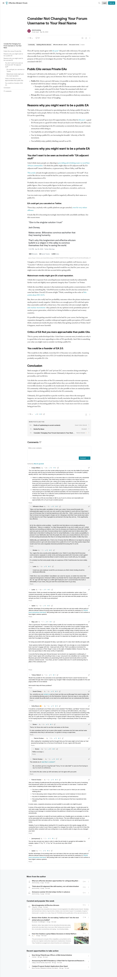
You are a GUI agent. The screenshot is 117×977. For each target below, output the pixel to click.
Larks (34, 566)
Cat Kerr (34, 957)
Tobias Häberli (36, 675)
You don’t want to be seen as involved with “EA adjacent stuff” (14, 65)
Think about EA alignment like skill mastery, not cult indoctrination (55, 886)
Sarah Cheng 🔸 (38, 691)
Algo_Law (35, 622)
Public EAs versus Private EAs (12, 51)
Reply (30, 503)
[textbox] (59, 451)
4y (42, 468)
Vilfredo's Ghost (38, 506)
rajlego (34, 962)
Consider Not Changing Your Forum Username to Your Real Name (12, 45)
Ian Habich (55, 968)
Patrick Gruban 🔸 (81, 433)
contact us (47, 694)
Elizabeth (84, 429)
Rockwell (34, 922)
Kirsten (35, 550)
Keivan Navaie (40, 962)
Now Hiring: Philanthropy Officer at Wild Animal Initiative (52, 955)
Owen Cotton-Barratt (81, 425)
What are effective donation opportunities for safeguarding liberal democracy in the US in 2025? (66, 881)
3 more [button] (82, 44)
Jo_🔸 (33, 935)
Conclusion (7, 87)
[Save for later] (82, 38)
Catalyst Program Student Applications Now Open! (50, 966)
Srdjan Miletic (36, 468)
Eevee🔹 (35, 724)
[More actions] (89, 38)
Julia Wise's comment (47, 762)
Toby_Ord (34, 907)
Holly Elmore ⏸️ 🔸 (37, 706)
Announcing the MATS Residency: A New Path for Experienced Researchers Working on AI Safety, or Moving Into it (73, 961)
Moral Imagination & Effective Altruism (45, 905)
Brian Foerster (36, 968)
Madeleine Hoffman (46, 968)
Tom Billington (42, 922)
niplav (33, 605)
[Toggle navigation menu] (3, 3)
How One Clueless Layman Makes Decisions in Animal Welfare (54, 934)
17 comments (7, 91)
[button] (30, 468)
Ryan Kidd (48, 962)
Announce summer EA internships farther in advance (51, 892)
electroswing (36, 30)
